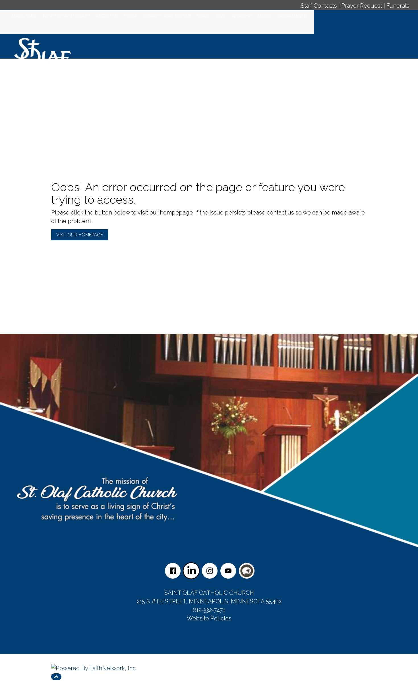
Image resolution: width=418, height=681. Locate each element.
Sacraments (292, 15)
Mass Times (24, 15)
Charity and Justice (167, 15)
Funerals (397, 5)
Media (131, 15)
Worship (241, 15)
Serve (203, 15)
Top (56, 676)
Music (264, 15)
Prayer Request (361, 5)
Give (221, 15)
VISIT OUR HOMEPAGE (79, 235)
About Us (107, 15)
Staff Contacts (319, 5)
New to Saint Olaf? (66, 15)
